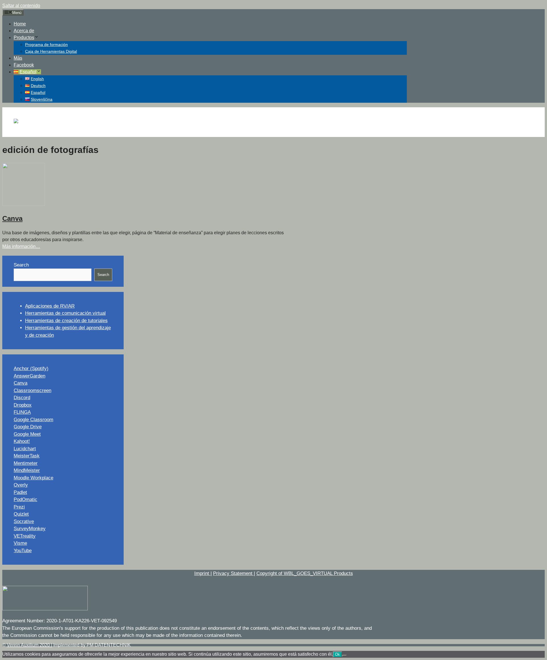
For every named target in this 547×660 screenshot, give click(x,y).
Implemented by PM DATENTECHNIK (92, 645)
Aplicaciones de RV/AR (50, 306)
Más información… (21, 246)
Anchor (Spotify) (31, 368)
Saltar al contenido (21, 5)
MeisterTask (27, 456)
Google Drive (28, 426)
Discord (22, 397)
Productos (24, 37)
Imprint (202, 573)
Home (20, 23)
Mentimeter (26, 463)
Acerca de (24, 30)
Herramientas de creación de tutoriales (66, 320)
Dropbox (23, 405)
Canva (12, 218)
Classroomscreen (32, 390)
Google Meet (27, 434)
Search (21, 265)
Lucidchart (25, 448)
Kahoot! (22, 441)
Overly (21, 485)
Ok (337, 654)
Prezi (19, 507)
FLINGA (22, 412)
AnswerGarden (29, 376)
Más (18, 58)
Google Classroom (33, 419)
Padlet (20, 492)
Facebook (24, 64)
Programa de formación (46, 44)
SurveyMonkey (30, 528)
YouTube (23, 550)
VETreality (25, 536)
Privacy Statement (233, 573)
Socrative (24, 521)
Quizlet (21, 514)
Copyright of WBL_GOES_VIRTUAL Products (304, 573)
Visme (20, 543)
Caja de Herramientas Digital (51, 51)
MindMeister (27, 470)
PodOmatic (25, 499)
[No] (344, 656)
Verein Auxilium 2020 (29, 645)
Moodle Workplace (33, 478)
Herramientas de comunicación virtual (65, 313)
